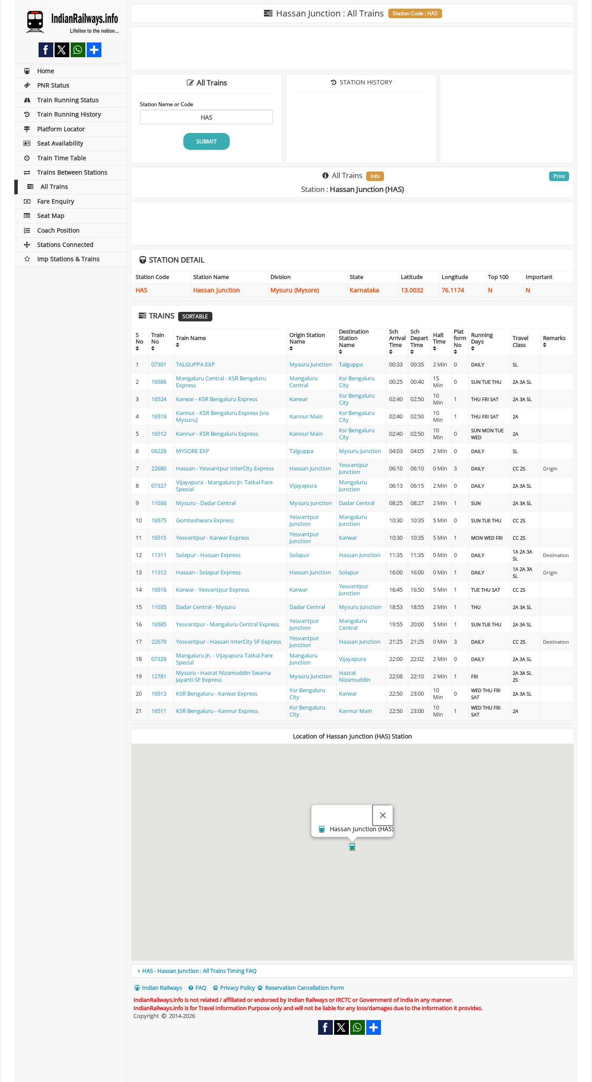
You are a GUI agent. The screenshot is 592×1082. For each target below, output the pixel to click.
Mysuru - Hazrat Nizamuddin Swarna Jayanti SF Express (223, 676)
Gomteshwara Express (205, 520)
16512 (158, 433)
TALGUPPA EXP (195, 364)
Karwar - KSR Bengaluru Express (216, 399)
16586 (158, 382)
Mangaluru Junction (353, 485)
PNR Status (53, 85)
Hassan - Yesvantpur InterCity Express (225, 468)
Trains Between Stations (72, 172)
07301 (158, 364)
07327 (158, 485)
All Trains (54, 186)
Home (45, 71)
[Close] (383, 815)
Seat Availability (60, 143)
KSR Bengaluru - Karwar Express (216, 693)
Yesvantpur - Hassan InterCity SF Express (228, 641)
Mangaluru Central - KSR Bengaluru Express (221, 381)
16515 (158, 537)
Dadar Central (356, 503)
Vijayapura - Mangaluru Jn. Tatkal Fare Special (224, 485)
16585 (158, 624)
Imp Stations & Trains (68, 259)
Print (559, 176)
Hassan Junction (310, 468)
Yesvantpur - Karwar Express (212, 537)
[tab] (352, 971)
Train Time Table (61, 158)
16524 (158, 399)
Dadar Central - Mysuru (206, 607)
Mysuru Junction (310, 364)
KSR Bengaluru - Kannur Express (217, 711)
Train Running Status (68, 100)
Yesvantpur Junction (353, 468)
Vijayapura (303, 485)
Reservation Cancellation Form (304, 987)
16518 (158, 416)
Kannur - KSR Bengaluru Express (217, 433)
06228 (158, 451)
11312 (158, 572)
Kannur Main (306, 416)
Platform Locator (61, 129)
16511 (158, 711)
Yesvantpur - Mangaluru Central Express (227, 624)
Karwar (298, 399)
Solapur (299, 555)
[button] (352, 847)
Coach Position (58, 230)
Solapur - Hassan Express (208, 555)
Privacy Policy (237, 987)
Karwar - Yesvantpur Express (212, 589)
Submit (206, 141)
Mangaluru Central (303, 381)
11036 (158, 503)
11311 (158, 555)
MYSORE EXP (192, 451)
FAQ (200, 987)
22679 (158, 641)
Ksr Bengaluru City (357, 381)
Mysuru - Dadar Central (206, 503)
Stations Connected (65, 244)
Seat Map (51, 215)
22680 (158, 468)
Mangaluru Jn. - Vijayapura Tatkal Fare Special (224, 658)
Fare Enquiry (55, 201)
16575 (158, 520)
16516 (158, 589)
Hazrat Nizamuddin (355, 676)
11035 (158, 607)
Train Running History (69, 114)
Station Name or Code (166, 103)
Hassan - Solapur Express (208, 572)
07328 (158, 659)
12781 (158, 676)
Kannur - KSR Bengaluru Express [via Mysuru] (222, 416)
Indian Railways (161, 987)
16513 (158, 693)
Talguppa (351, 364)
